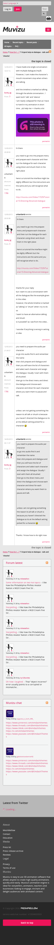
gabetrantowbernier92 (25, 757)
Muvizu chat (14, 703)
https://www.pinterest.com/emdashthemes (26, 722)
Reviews (7, 854)
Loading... (10, 809)
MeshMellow (9, 830)
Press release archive (13, 851)
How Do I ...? (15, 52)
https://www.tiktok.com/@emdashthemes (26, 728)
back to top (27, 922)
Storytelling (11, 607)
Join (18, 9)
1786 (6, 193)
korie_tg (7, 92)
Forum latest (14, 563)
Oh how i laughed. (15, 681)
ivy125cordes (25, 678)
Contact (6, 834)
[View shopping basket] (48, 18)
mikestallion (24, 579)
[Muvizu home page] (14, 28)
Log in (8, 9)
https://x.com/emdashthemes (20, 731)
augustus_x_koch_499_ (25, 719)
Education (8, 837)
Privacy (6, 864)
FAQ (16, 46)
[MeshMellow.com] (28, 908)
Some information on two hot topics (23, 582)
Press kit (7, 847)
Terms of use (9, 868)
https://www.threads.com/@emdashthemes (27, 725)
